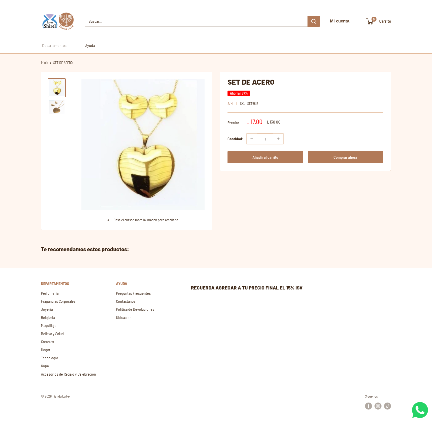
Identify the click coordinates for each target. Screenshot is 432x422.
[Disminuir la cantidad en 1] (251, 139)
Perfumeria (49, 293)
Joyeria (47, 309)
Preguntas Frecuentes (133, 293)
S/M (230, 103)
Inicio (44, 62)
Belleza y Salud (52, 333)
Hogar (45, 349)
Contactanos (126, 301)
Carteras (47, 341)
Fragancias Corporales (58, 301)
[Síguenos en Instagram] (378, 405)
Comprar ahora (345, 157)
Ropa (45, 365)
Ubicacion (124, 317)
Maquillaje (48, 325)
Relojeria (48, 317)
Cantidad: (235, 138)
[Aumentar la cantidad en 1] (278, 139)
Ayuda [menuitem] (90, 45)
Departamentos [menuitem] (54, 45)
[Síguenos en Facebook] (368, 405)
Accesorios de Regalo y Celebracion (68, 374)
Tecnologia (49, 357)
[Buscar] (314, 21)
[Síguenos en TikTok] (387, 405)
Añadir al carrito (265, 157)
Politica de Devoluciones (135, 309)
